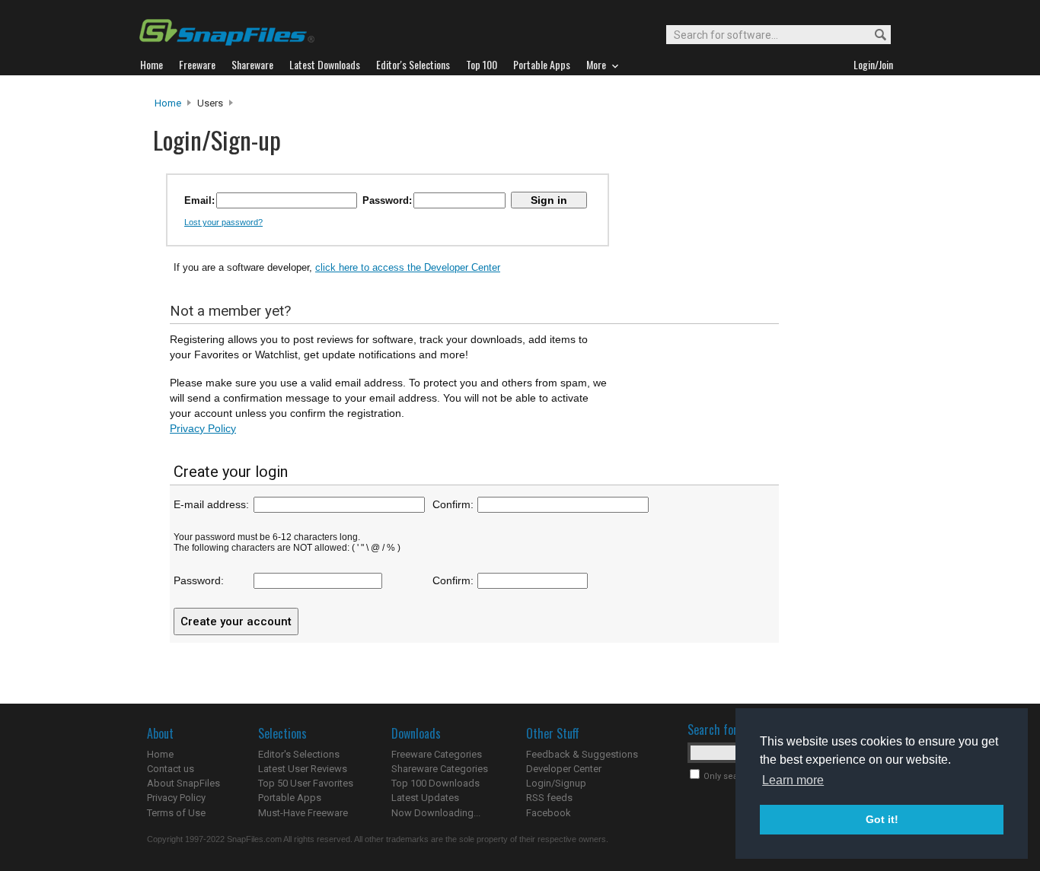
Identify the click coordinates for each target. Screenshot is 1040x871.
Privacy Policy (203, 428)
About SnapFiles (183, 783)
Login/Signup (556, 783)
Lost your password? (223, 222)
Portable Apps (289, 797)
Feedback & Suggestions (582, 754)
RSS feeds (549, 797)
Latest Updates (425, 797)
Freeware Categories (436, 754)
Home (168, 103)
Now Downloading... (435, 813)
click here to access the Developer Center (407, 267)
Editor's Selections (299, 754)
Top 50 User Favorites (305, 783)
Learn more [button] (793, 780)
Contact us (170, 768)
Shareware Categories (439, 768)
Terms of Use (176, 813)
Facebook (548, 813)
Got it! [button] (882, 819)
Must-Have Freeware (303, 813)
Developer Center (563, 768)
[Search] (877, 35)
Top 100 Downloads (435, 783)
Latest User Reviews (302, 768)
